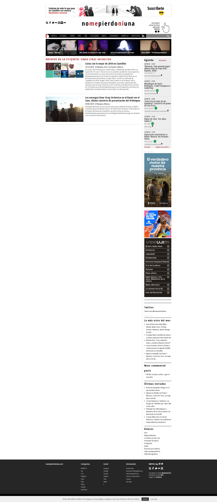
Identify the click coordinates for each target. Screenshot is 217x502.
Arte (79, 35)
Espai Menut (114, 35)
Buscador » (163, 60)
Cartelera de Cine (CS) (152, 438)
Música (54, 35)
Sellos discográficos (151, 454)
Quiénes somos (130, 468)
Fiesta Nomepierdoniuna (132, 473)
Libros (104, 35)
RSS (162, 475)
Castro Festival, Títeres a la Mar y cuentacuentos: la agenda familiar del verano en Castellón (158, 348)
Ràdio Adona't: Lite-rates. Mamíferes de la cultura (155, 279)
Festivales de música (151, 441)
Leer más (154, 499)
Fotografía (94, 35)
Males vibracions (153, 284)
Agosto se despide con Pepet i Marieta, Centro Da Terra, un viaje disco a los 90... (158, 356)
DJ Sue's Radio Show (154, 246)
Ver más (147, 147)
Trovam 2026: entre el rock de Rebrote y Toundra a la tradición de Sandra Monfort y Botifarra (158, 419)
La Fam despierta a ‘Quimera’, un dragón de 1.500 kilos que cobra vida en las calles (158, 403)
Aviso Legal (129, 482)
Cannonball (150, 254)
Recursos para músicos (152, 449)
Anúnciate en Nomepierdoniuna (134, 471)
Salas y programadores (152, 451)
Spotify (105, 482)
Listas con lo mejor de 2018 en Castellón (105, 63)
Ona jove (149, 269)
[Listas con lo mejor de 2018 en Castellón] (64, 77)
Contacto (128, 479)
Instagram (106, 468)
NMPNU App (154, 464)
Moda (82, 482)
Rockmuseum (151, 257)
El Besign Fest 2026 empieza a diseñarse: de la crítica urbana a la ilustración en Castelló (158, 411)
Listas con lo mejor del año (133, 476)
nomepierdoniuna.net (54, 464)
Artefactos (150, 250)
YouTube (105, 473)
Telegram (105, 476)
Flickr (104, 479)
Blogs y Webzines (150, 435)
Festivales (63, 35)
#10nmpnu (99, 67)
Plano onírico (151, 273)
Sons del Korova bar (154, 292)
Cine (85, 35)
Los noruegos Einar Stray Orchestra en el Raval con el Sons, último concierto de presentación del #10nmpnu (112, 99)
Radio (146, 446)
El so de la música (153, 265)
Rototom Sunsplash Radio (156, 261)
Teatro (72, 35)
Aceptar (145, 499)
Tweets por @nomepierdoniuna (155, 311)
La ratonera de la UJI (154, 288)
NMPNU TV (124, 35)
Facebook (105, 471)
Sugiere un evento (162, 147)
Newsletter (135, 35)
